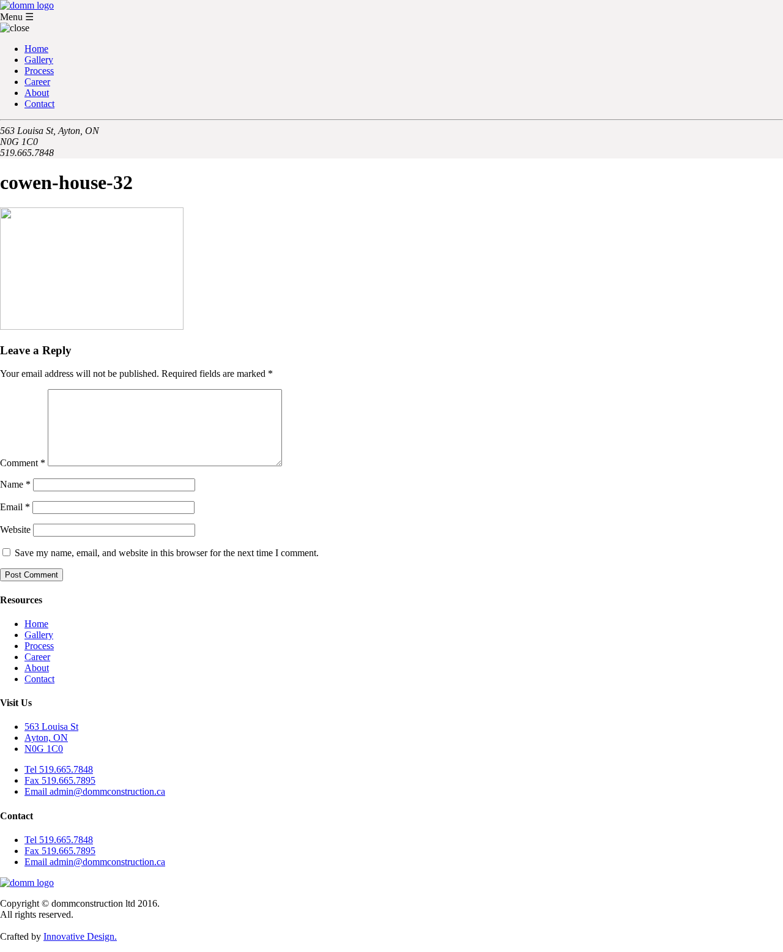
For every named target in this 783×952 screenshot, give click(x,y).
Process (39, 70)
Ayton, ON (46, 737)
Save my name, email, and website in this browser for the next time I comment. (167, 553)
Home (36, 48)
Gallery (38, 59)
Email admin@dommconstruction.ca (94, 791)
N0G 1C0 (43, 748)
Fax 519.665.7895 (59, 780)
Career (37, 81)
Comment (22, 463)
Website (15, 529)
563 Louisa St (51, 726)
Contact (39, 104)
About (36, 92)
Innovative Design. (80, 936)
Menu (17, 17)
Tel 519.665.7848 (58, 769)
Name (15, 484)
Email (15, 507)
